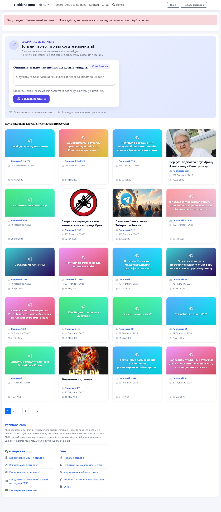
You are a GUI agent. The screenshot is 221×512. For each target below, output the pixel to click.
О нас (105, 4)
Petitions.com (24, 5)
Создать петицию (34, 98)
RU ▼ (46, 4)
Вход (173, 4)
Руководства (15, 451)
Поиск (120, 4)
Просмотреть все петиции (70, 4)
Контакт (94, 4)
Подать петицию (194, 4)
